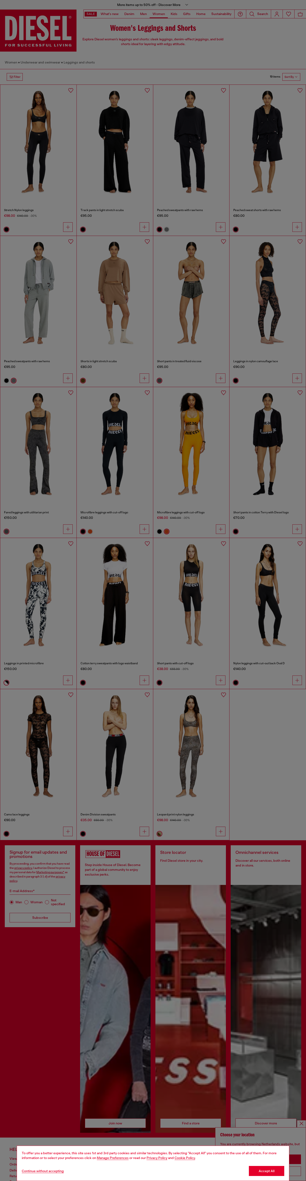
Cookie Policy (185, 1158)
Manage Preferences (113, 1158)
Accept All (266, 1171)
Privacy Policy (157, 1158)
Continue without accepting (43, 1171)
